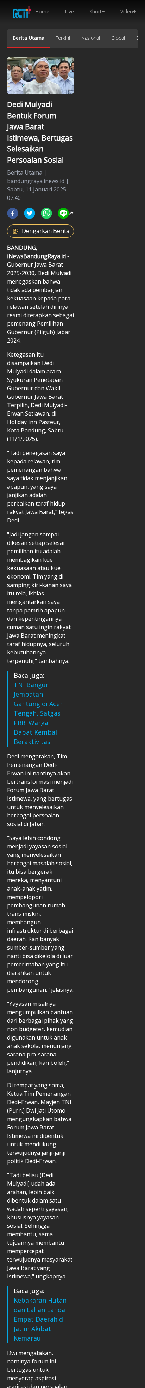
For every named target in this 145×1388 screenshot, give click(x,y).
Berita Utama (28, 37)
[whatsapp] (46, 213)
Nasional (90, 37)
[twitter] (29, 213)
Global (118, 37)
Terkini (63, 37)
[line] (63, 213)
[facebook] (12, 213)
